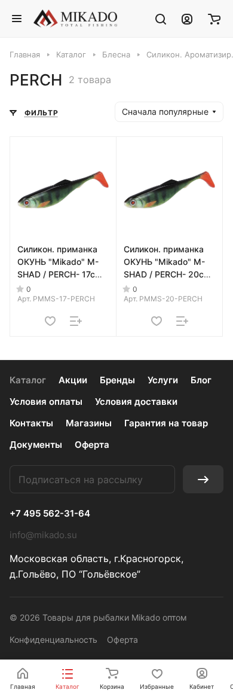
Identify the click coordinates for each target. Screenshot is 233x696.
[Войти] (187, 19)
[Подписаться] (203, 479)
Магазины (89, 423)
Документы (36, 444)
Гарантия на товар (166, 423)
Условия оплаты (46, 401)
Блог (201, 380)
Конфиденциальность (53, 639)
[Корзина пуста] (214, 19)
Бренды (117, 380)
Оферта (92, 444)
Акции (73, 380)
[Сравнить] (76, 321)
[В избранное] (50, 321)
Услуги (163, 380)
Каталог (28, 380)
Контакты (31, 423)
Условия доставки (136, 401)
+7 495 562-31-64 (50, 513)
